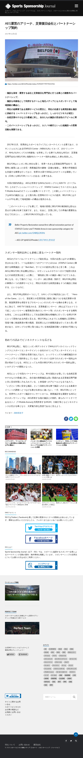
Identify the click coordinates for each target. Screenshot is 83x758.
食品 (46, 685)
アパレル (47, 655)
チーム (64, 665)
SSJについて (10, 745)
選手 (59, 681)
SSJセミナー (72, 652)
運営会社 (37, 745)
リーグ (46, 675)
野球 (65, 681)
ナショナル (48, 668)
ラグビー (72, 672)
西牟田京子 (18, 413)
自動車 (69, 678)
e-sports (52, 649)
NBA (71, 649)
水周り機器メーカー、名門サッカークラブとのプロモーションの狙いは (59, 476)
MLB (60, 649)
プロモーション (49, 672)
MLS (66, 649)
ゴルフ (67, 662)
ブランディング (71, 668)
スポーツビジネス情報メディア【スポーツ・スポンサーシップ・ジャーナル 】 (35, 747)
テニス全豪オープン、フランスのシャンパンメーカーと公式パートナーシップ (23, 476)
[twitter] (71, 741)
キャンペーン (48, 662)
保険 (60, 675)
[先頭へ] (76, 734)
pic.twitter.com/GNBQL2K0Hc (32, 233)
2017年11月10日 (47, 240)
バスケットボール (59, 668)
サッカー (47, 665)
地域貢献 (67, 675)
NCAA (46, 652)
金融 (70, 681)
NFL (52, 652)
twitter (11, 654)
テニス (71, 665)
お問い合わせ (24, 745)
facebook (24, 654)
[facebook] (66, 741)
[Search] (74, 697)
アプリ (55, 655)
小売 (74, 675)
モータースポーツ (62, 672)
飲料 (51, 685)
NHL (58, 652)
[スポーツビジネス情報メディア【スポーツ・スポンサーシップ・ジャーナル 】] (41, 6)
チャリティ (56, 665)
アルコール (62, 655)
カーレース (73, 659)
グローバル (58, 662)
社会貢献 (62, 678)
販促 (54, 681)
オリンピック (48, 659)
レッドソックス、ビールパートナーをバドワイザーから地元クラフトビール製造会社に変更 (23, 503)
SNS (64, 652)
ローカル (54, 675)
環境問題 (54, 678)
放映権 (46, 678)
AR (45, 649)
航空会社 (47, 681)
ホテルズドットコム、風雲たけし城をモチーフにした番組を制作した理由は (59, 503)
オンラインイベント (61, 659)
